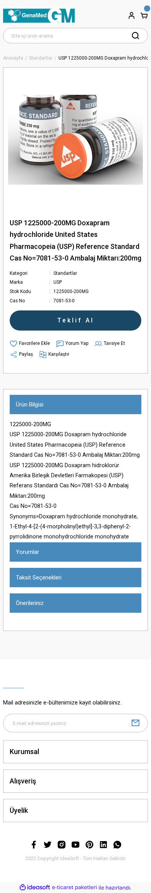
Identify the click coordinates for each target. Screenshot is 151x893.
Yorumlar (27, 551)
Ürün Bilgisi (29, 404)
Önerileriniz (30, 603)
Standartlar (65, 273)
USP (57, 282)
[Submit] (135, 723)
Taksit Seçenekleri (39, 577)
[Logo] (39, 15)
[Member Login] (132, 15)
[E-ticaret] (74, 888)
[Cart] (144, 15)
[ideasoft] (34, 887)
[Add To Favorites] (30, 344)
